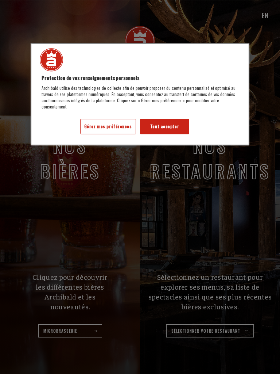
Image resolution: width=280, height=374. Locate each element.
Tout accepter (164, 126)
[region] (140, 94)
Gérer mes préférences (108, 126)
